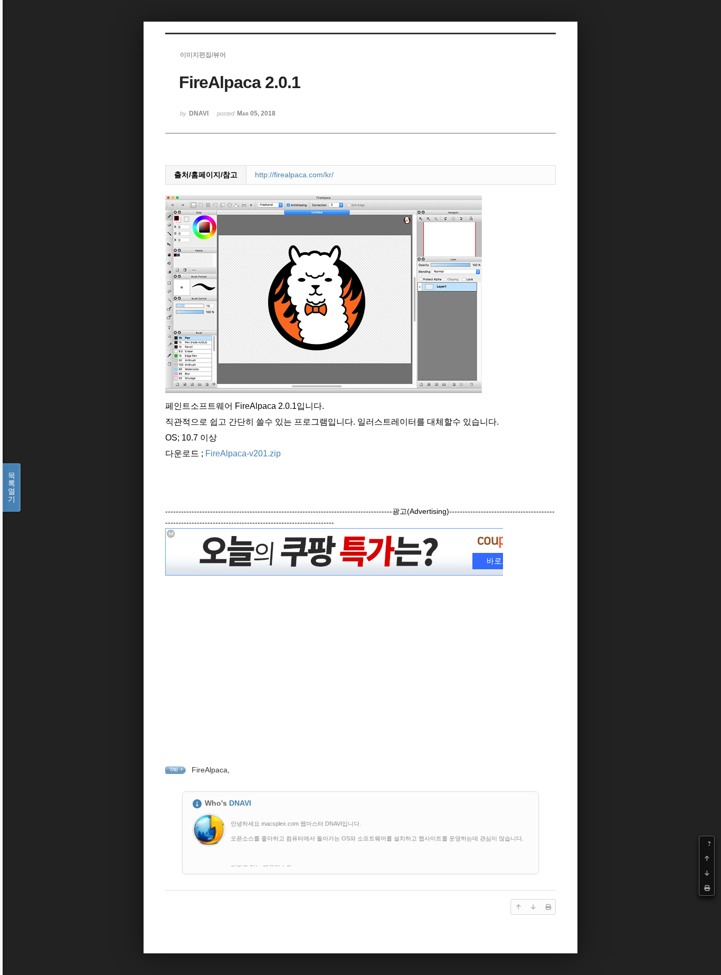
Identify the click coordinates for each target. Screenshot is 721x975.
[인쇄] (706, 888)
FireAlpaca (209, 770)
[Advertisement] (360, 653)
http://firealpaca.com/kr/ (294, 174)
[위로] (706, 858)
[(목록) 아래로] (706, 873)
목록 (11, 487)
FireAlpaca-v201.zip (243, 453)
